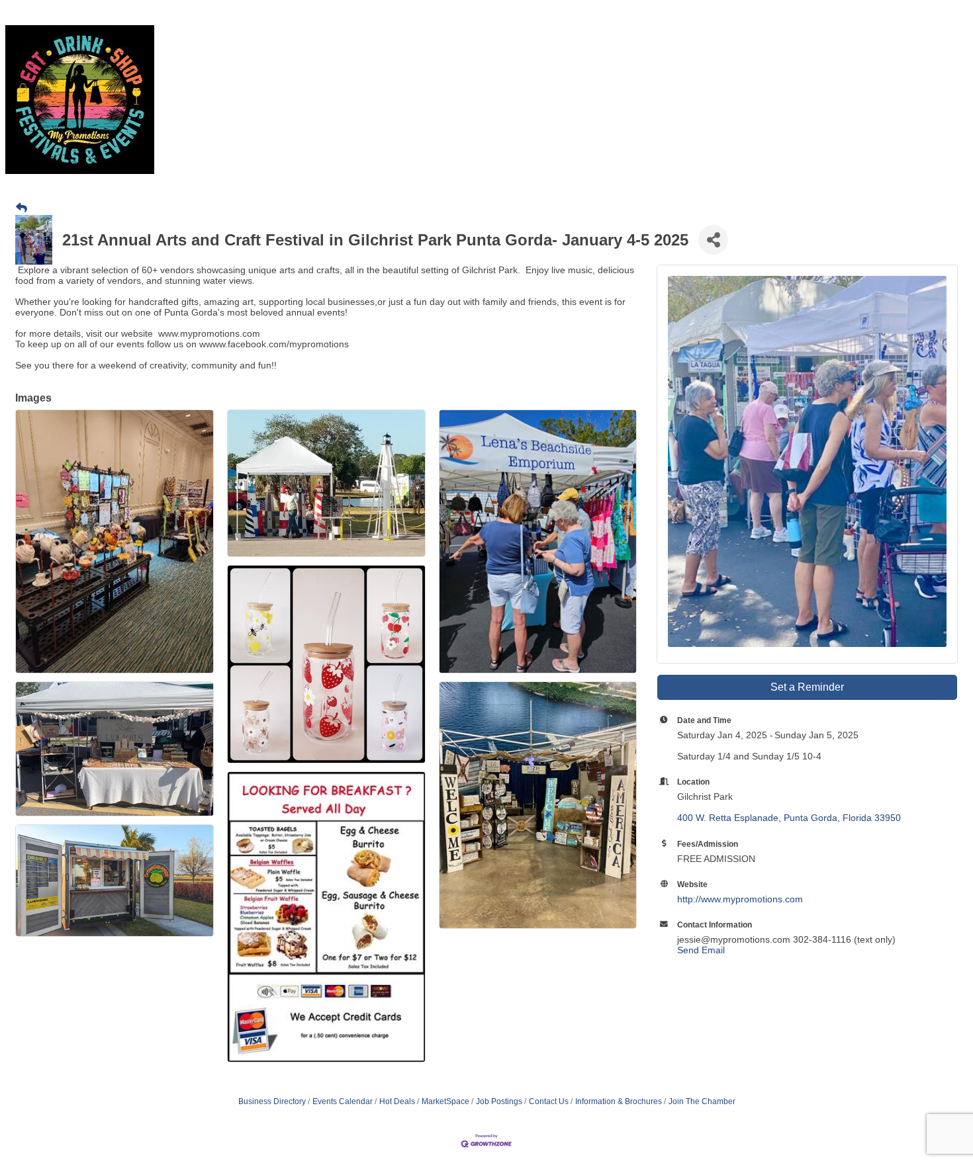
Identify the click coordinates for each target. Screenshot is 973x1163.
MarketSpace (445, 1101)
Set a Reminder (807, 687)
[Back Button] (21, 208)
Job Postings (499, 1101)
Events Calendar (342, 1101)
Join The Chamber (702, 1101)
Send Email (701, 950)
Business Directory (272, 1101)
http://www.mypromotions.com (740, 899)
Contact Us (549, 1101)
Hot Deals (397, 1101)
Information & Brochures (618, 1101)
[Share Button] (713, 240)
